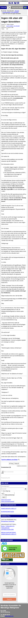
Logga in (4, 497)
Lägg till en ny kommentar (21, 465)
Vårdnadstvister (5, 527)
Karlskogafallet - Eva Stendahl (13, 25)
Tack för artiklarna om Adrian (9, 459)
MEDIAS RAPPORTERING (8, 532)
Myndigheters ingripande (7, 521)
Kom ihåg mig (3, 491)
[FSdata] (7, 560)
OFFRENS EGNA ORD (7, 529)
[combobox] (7, 7)
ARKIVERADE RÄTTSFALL (8, 524)
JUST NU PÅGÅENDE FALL (9, 519)
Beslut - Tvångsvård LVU (7, 526)
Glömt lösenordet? (6, 499)
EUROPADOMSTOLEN (7, 511)
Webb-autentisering (9, 494)
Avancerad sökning (17, 7)
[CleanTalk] (11, 551)
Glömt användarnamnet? (7, 501)
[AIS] (4, 544)
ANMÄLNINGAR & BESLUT (8, 508)
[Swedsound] (13, 557)
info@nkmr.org (9, 616)
